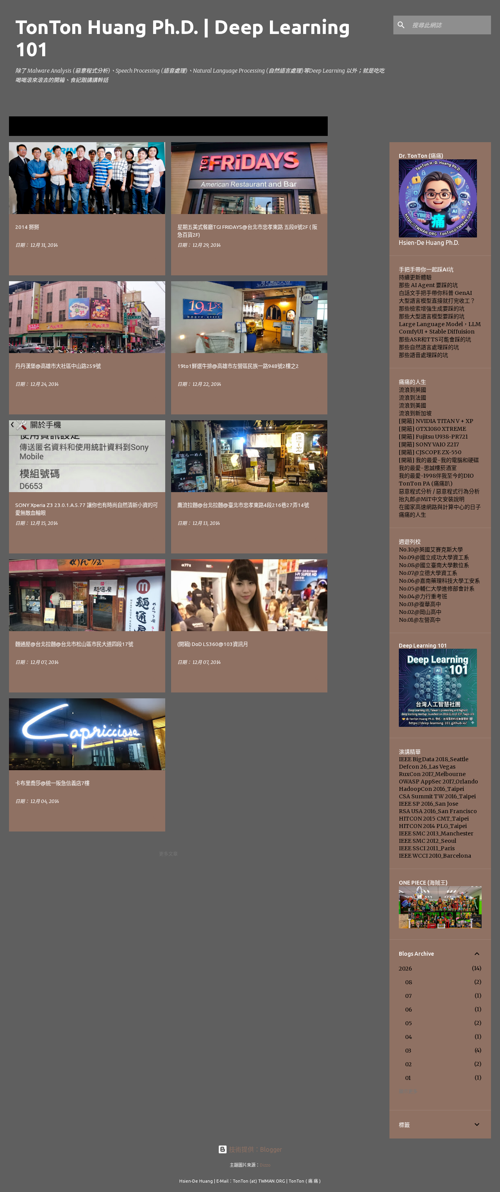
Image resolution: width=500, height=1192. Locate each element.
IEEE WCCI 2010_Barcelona (435, 855)
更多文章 (168, 854)
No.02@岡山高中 (420, 612)
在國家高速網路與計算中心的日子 (440, 506)
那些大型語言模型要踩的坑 (431, 316)
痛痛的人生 (412, 514)
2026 (405, 968)
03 (408, 1050)
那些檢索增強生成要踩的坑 (431, 308)
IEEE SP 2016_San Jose (428, 803)
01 (408, 1077)
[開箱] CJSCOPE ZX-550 (430, 452)
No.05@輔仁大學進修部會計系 (437, 588)
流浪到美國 (412, 405)
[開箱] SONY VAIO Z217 (429, 444)
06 (408, 1009)
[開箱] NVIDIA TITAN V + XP (436, 421)
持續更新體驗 (415, 277)
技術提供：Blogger (254, 1149)
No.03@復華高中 (420, 604)
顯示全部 (312, 126)
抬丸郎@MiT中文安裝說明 (431, 499)
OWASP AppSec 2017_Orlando (438, 781)
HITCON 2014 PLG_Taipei (433, 826)
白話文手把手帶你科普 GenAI (435, 292)
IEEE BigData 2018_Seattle (433, 759)
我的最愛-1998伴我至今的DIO (436, 475)
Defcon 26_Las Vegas (427, 766)
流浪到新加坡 (415, 413)
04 (408, 1036)
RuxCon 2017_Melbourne (432, 774)
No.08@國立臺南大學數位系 (434, 565)
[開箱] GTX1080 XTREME (432, 428)
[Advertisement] (359, 259)
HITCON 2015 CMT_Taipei (434, 818)
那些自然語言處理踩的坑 (429, 347)
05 (408, 1023)
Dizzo (265, 1165)
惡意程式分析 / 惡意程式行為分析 (439, 491)
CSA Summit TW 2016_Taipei (437, 796)
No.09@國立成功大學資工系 (434, 557)
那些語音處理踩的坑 (423, 355)
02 (408, 1064)
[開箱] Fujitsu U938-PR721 (433, 436)
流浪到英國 (412, 389)
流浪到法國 (412, 397)
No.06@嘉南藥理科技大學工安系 (439, 580)
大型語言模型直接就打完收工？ (437, 300)
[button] (154, 261)
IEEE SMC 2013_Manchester (436, 833)
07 (408, 995)
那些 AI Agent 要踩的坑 (428, 285)
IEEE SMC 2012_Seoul (427, 840)
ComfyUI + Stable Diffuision (437, 331)
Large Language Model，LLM (440, 324)
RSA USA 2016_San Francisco (438, 811)
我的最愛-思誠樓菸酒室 (428, 467)
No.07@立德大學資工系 (428, 572)
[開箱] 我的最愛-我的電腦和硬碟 (439, 460)
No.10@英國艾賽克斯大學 (431, 549)
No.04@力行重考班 (423, 596)
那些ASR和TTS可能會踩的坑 (435, 339)
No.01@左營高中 (420, 619)
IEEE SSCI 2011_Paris (427, 848)
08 (408, 982)
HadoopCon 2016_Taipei (431, 788)
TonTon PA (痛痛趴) (426, 483)
